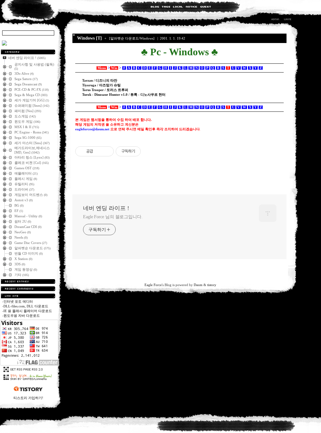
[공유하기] (99, 151)
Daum (198, 285)
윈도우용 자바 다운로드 (21, 315)
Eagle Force (153, 285)
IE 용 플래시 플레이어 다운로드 (27, 311)
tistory (211, 285)
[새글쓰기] (287, 20)
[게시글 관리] (107, 151)
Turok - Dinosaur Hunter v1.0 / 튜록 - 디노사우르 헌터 (124, 94)
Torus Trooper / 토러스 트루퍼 (105, 90)
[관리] (275, 20)
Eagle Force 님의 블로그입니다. (113, 216)
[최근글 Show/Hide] (28, 281)
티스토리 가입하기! (28, 398)
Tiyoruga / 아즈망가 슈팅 (101, 85)
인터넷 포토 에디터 (18, 301)
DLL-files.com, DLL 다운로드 (25, 306)
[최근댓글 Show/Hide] (28, 288)
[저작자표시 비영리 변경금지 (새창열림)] (149, 151)
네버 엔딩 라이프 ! (106, 208)
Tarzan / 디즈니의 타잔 (99, 80)
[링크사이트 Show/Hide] (28, 296)
